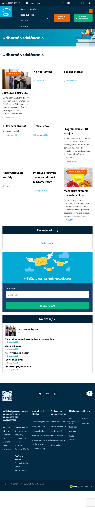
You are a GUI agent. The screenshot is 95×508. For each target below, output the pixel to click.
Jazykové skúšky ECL (15, 93)
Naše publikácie (28, 14)
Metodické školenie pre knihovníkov (76, 193)
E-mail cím (11, 288)
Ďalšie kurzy (46, 243)
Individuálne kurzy (14, 359)
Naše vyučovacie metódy (12, 175)
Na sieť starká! (73, 72)
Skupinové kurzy (13, 346)
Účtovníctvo (41, 126)
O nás (33, 9)
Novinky (24, 26)
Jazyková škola (60, 17)
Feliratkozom (47, 306)
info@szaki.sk (35, 3)
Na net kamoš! (43, 72)
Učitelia (85, 418)
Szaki (26, 484)
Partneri (24, 20)
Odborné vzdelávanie (82, 17)
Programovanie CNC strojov (76, 131)
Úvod (22, 9)
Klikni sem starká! (14, 126)
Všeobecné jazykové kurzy (18, 366)
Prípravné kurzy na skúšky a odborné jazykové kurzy (44, 177)
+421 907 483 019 (12, 3)
